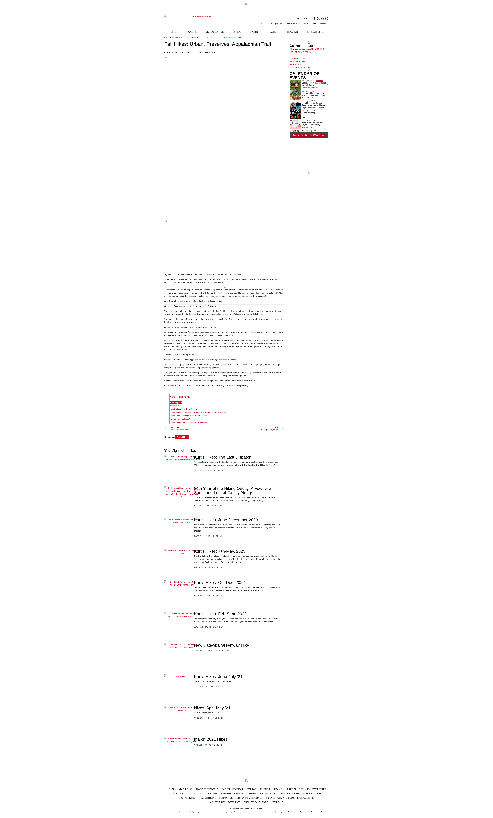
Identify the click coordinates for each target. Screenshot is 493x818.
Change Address (277, 24)
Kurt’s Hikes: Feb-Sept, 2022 (220, 614)
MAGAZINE (190, 32)
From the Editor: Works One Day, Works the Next (189, 422)
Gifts (314, 24)
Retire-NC (277, 802)
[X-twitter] (318, 18)
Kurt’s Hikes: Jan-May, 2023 (219, 551)
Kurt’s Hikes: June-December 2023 (226, 519)
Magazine (185, 789)
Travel (271, 32)
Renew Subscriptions (261, 794)
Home (172, 32)
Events (254, 32)
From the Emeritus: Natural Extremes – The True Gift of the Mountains (198, 412)
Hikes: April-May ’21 (212, 708)
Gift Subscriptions (233, 794)
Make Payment (293, 24)
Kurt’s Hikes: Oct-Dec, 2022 (219, 582)
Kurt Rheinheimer (180, 396)
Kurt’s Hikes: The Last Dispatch (222, 457)
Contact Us (262, 24)
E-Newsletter (315, 32)
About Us (177, 794)
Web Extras (177, 37)
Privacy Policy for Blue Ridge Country (290, 798)
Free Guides (291, 32)
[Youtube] (322, 18)
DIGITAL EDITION (214, 32)
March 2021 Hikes (210, 739)
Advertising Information (217, 798)
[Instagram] (327, 18)
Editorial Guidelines (249, 798)
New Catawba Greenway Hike (221, 645)
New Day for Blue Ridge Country (183, 419)
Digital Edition (232, 789)
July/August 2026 (297, 58)
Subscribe (323, 24)
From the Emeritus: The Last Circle (183, 409)
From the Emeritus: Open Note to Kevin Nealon (188, 416)
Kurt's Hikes (190, 37)
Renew (306, 24)
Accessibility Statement (225, 802)
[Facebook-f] (314, 18)
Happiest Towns (207, 789)
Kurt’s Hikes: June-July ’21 (218, 676)
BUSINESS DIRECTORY (256, 802)
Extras (251, 789)
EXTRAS (237, 32)
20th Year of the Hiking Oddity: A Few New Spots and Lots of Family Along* (233, 490)
